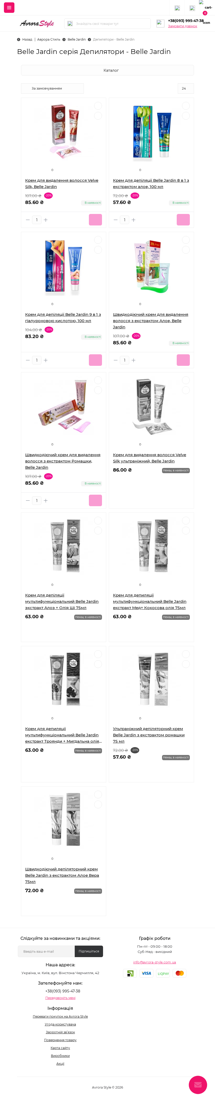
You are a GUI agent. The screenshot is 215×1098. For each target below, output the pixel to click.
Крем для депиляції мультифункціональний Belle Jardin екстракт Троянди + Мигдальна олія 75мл (62, 735)
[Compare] (98, 116)
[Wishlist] (98, 106)
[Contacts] (192, 7)
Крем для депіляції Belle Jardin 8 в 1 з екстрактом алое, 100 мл (151, 183)
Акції (60, 1064)
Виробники (60, 1056)
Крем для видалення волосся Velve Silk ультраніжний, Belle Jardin (149, 458)
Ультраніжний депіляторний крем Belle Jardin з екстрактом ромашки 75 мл (149, 735)
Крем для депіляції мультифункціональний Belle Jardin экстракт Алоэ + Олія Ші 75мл (62, 601)
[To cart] (95, 219)
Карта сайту (60, 1048)
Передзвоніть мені (60, 998)
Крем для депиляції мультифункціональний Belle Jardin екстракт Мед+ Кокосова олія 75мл (149, 601)
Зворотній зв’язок (60, 1032)
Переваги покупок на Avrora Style (60, 1016)
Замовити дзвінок (182, 26)
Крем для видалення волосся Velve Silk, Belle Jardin (61, 183)
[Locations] (177, 7)
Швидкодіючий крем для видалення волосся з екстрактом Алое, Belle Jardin (150, 320)
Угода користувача (60, 1024)
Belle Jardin (77, 39)
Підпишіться (89, 951)
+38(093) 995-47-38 (186, 20)
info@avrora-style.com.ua (154, 962)
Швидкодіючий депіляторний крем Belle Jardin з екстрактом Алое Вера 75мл (62, 875)
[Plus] (45, 219)
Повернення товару (60, 1040)
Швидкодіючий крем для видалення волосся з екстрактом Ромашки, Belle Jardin (62, 461)
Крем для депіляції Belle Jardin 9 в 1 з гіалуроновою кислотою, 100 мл (63, 317)
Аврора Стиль (48, 39)
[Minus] (27, 219)
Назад (27, 39)
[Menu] (9, 7)
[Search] (70, 23)
